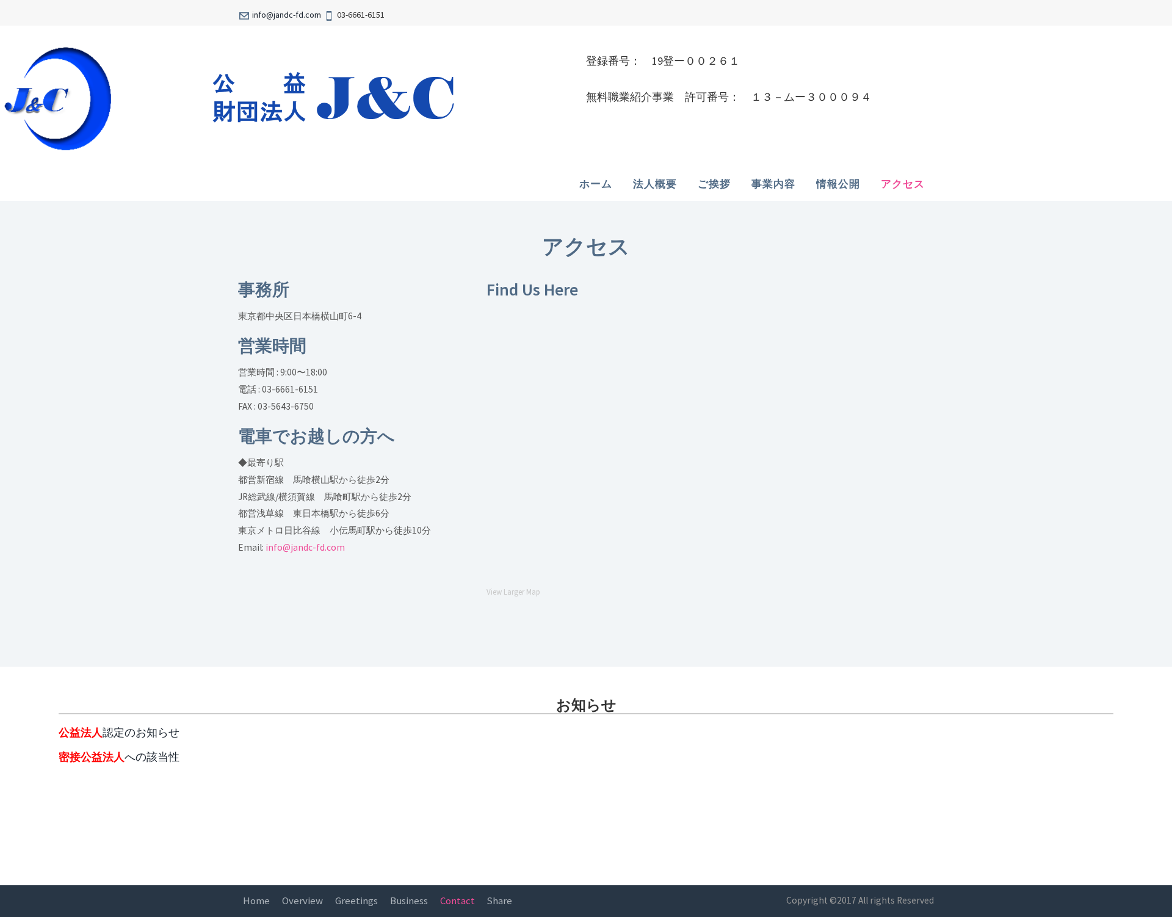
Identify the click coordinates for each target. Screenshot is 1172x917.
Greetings (356, 900)
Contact (457, 900)
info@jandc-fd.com (286, 14)
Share (499, 900)
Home (256, 900)
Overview (302, 900)
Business (409, 900)
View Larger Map (513, 592)
